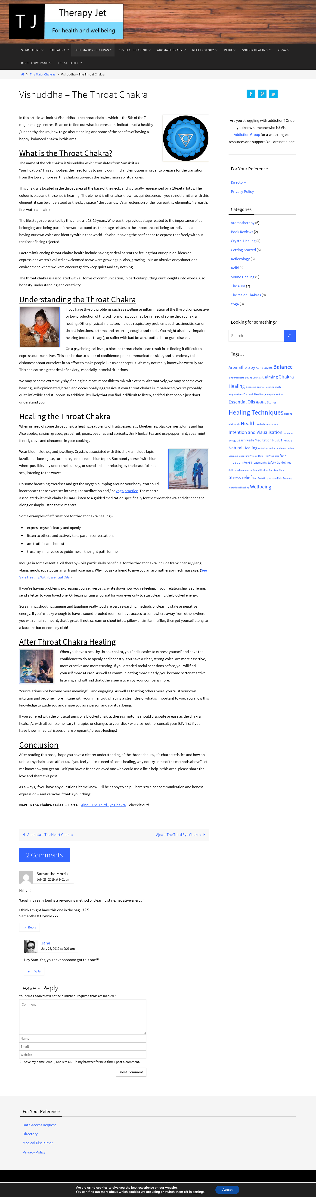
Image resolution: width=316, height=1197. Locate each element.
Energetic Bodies (274, 394)
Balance (283, 366)
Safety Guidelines (279, 462)
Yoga (235, 303)
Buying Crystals (253, 377)
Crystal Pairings (265, 386)
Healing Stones (266, 402)
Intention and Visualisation (255, 432)
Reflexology (240, 258)
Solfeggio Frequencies (240, 470)
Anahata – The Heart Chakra (50, 834)
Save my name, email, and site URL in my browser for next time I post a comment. (82, 1061)
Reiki (235, 267)
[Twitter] (273, 94)
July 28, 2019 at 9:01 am (53, 879)
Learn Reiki (245, 440)
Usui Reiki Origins (261, 478)
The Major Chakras (42, 74)
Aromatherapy (242, 222)
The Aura (238, 285)
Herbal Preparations (267, 424)
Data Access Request (39, 1124)
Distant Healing (253, 394)
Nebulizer (263, 448)
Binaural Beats (236, 377)
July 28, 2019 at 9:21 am (58, 948)
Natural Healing (243, 447)
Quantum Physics (248, 455)
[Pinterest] (262, 94)
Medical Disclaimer (38, 1142)
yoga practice (127, 490)
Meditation (263, 440)
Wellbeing (260, 486)
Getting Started (243, 249)
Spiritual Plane (277, 470)
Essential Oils (242, 402)
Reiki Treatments (255, 462)
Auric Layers (264, 368)
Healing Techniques (256, 412)
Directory (238, 182)
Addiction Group (247, 134)
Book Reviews (242, 231)
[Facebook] (251, 94)
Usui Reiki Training (282, 478)
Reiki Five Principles (268, 455)
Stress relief (240, 477)
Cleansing (250, 386)
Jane (45, 943)
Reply (32, 927)
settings (198, 1192)
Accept (227, 1190)
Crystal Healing (243, 240)
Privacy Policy (242, 191)
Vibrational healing (239, 487)
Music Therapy (282, 440)
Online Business (277, 448)
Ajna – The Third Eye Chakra (103, 804)
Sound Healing (242, 276)
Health (248, 423)
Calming (270, 377)
